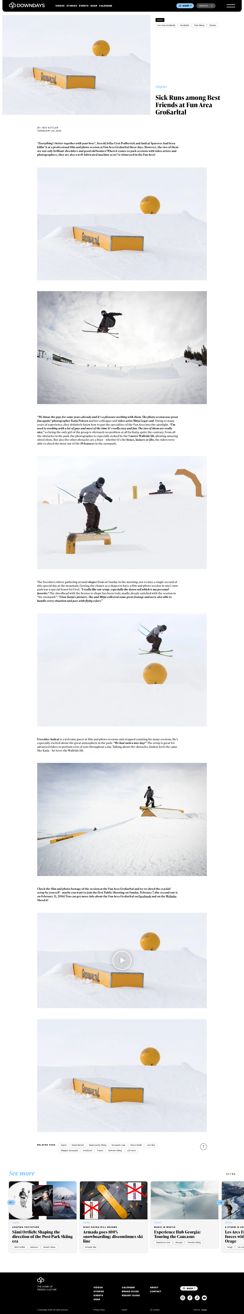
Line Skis (151, 1145)
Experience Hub (163, 1242)
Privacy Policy (99, 1310)
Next (220, 1202)
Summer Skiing (115, 1150)
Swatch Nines (49, 1247)
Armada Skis (90, 1247)
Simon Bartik (136, 1145)
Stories (72, 5)
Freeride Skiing (194, 1242)
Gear (93, 5)
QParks (212, 25)
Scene (160, 19)
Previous (11, 1202)
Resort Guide (131, 1295)
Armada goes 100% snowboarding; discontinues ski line (113, 1236)
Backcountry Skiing (98, 1145)
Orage (229, 1247)
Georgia (178, 1242)
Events (83, 5)
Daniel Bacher (78, 1145)
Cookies (156, 1310)
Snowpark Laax (118, 1145)
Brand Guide (130, 1291)
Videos (60, 5)
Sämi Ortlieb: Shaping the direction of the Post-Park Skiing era (42, 1236)
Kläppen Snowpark (69, 1150)
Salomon (34, 1247)
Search (203, 5)
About (154, 1287)
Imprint (124, 1310)
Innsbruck (87, 1150)
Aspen (64, 1145)
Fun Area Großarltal (166, 25)
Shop (186, 5)
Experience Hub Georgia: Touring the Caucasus (177, 1234)
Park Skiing (199, 25)
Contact (155, 1291)
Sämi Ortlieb (19, 1247)
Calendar (105, 5)
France (100, 1150)
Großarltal (184, 25)
